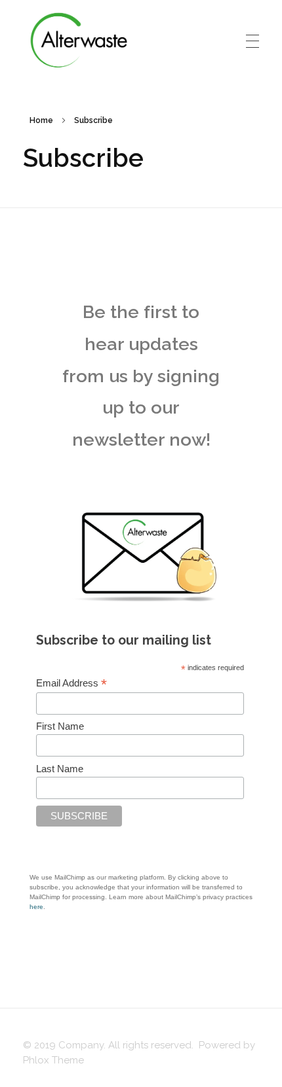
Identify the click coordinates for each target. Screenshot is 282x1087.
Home (41, 120)
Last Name (59, 768)
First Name (60, 726)
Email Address (71, 683)
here (36, 906)
